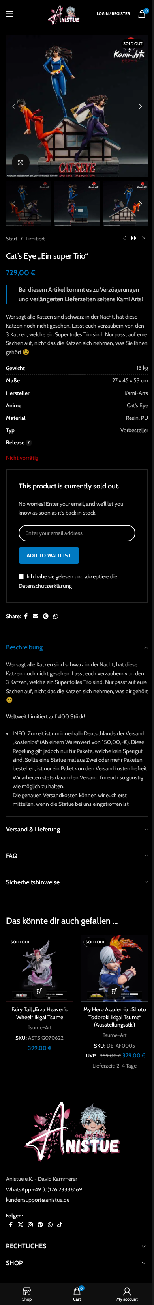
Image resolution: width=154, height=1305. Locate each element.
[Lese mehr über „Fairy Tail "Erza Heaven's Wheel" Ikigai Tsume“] (40, 991)
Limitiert (35, 238)
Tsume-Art (39, 1027)
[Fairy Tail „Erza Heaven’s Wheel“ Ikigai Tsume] (39, 968)
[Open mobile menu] (10, 14)
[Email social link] (35, 616)
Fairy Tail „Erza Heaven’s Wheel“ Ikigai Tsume (39, 1013)
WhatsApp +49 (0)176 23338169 (44, 1189)
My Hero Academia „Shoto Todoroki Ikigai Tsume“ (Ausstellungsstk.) (114, 1017)
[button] (14, 106)
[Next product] (143, 238)
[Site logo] (65, 13)
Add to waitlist (48, 556)
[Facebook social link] (25, 616)
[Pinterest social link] (46, 616)
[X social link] (20, 1224)
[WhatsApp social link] (55, 616)
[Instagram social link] (30, 1224)
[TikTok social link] (59, 1224)
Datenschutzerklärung (45, 585)
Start (11, 238)
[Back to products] (134, 238)
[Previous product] (124, 238)
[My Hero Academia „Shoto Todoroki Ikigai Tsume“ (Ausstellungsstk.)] (114, 968)
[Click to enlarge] (21, 163)
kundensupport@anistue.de (37, 1199)
